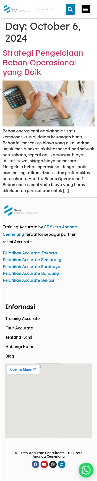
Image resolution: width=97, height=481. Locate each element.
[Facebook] (35, 464)
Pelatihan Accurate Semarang (32, 259)
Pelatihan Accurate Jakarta (30, 252)
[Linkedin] (61, 464)
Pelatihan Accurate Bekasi (28, 280)
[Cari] (70, 9)
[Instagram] (53, 464)
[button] (86, 9)
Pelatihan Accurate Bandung (31, 273)
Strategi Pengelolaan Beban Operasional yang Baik (42, 62)
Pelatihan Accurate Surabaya (31, 266)
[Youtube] (44, 464)
